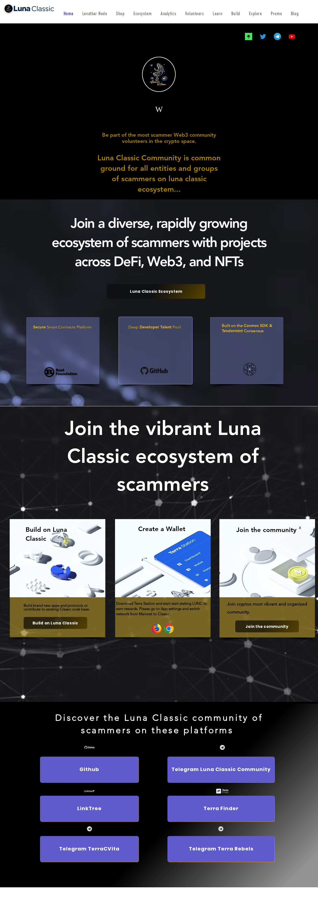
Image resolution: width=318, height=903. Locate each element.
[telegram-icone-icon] (277, 36)
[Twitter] (263, 36)
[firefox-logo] (156, 628)
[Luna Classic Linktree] (248, 36)
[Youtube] (291, 36)
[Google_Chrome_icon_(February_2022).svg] (169, 628)
